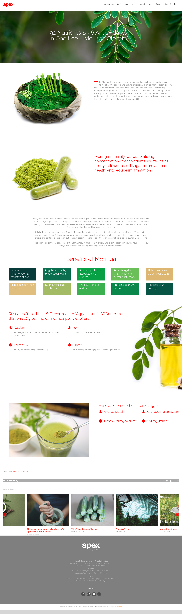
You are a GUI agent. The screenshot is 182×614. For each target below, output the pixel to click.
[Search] (175, 4)
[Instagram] (89, 593)
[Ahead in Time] (28, 510)
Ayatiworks (118, 606)
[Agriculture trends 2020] (73, 510)
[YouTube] (94, 593)
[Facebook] (83, 593)
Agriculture (16, 471)
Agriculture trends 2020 (62, 529)
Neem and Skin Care (105, 529)
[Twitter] (99, 593)
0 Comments (24, 471)
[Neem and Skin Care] (117, 510)
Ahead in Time (13, 529)
